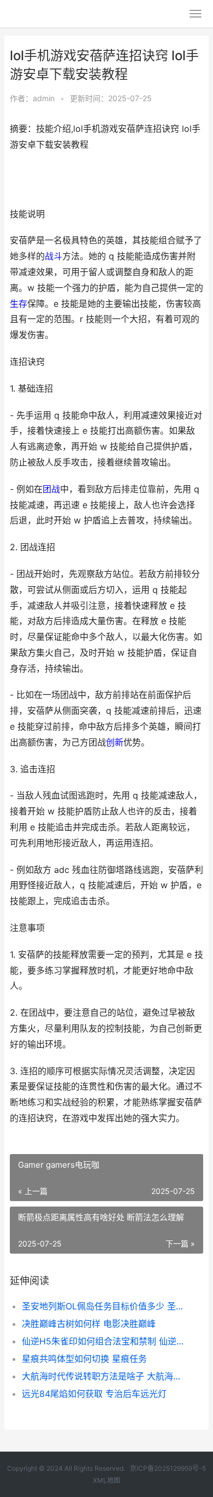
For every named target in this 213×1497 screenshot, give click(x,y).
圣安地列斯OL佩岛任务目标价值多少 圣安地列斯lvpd (103, 1306)
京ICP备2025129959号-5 (168, 1468)
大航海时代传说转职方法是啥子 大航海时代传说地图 (103, 1376)
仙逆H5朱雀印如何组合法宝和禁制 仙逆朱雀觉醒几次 (103, 1341)
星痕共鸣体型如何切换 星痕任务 (84, 1358)
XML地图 (106, 1480)
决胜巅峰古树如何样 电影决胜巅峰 (89, 1323)
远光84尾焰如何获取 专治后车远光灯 (94, 1393)
